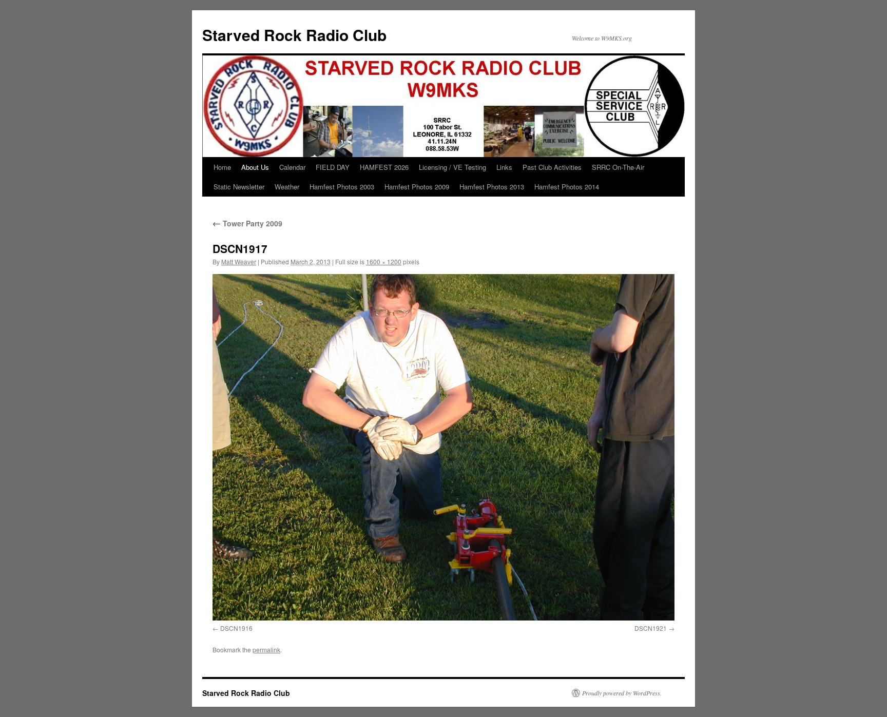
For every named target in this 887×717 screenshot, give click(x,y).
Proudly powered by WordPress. (622, 693)
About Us (255, 167)
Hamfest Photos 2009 (416, 186)
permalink (266, 649)
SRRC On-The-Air (618, 167)
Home (222, 167)
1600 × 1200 (383, 261)
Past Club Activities (552, 167)
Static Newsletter (239, 186)
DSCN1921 (650, 628)
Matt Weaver (238, 261)
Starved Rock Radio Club (294, 35)
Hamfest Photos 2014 (566, 186)
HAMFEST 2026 (384, 167)
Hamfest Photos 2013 (491, 186)
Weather (287, 186)
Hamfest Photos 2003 (342, 186)
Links (504, 167)
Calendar (292, 167)
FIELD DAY (333, 167)
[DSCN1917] (443, 447)
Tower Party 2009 (247, 223)
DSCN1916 (236, 628)
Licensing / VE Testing (452, 167)
